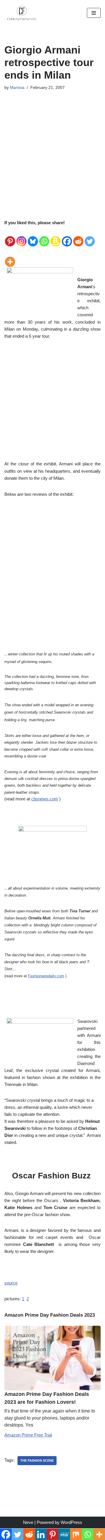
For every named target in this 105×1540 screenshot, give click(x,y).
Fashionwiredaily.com (46, 976)
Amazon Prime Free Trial (28, 1434)
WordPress (71, 1522)
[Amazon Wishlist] (55, 236)
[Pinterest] (10, 236)
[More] (10, 257)
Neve (28, 1522)
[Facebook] (67, 236)
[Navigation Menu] (94, 13)
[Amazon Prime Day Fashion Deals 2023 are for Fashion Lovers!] (52, 1358)
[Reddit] (78, 236)
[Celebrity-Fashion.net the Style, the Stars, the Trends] (21, 13)
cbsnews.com (44, 799)
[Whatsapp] (44, 236)
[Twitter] (90, 236)
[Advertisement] (52, 149)
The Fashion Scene (37, 1460)
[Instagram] (21, 236)
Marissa (17, 87)
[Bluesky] (33, 236)
